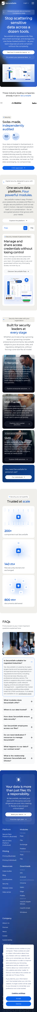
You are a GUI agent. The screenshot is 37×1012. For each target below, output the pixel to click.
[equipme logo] (9, 3)
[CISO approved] (18, 168)
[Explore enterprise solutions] (18, 389)
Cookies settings (18, 993)
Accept (18, 998)
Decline (18, 1004)
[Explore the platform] (18, 221)
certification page (25, 694)
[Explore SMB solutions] (18, 459)
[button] (26, 3)
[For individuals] (18, 477)
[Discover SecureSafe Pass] (18, 271)
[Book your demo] (18, 814)
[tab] (15, 228)
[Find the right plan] (18, 819)
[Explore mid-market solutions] (18, 424)
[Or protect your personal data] (18, 57)
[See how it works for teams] (18, 52)
